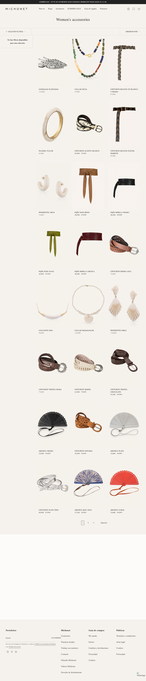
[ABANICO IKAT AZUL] (88, 484)
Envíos (91, 642)
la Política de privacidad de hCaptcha (45, 644)
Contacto (64, 654)
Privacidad (93, 654)
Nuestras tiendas (67, 642)
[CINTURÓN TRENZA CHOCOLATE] (124, 363)
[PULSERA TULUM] (52, 125)
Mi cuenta (93, 636)
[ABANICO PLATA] (124, 425)
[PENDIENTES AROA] (52, 186)
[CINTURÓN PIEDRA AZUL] (124, 245)
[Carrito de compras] (139, 9)
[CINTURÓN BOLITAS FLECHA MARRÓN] (124, 125)
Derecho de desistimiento (71, 672)
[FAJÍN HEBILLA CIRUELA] (88, 245)
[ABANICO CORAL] (124, 484)
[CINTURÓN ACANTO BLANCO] (88, 125)
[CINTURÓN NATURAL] (88, 425)
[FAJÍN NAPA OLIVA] (52, 245)
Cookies (92, 660)
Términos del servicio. (15, 647)
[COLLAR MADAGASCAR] (88, 304)
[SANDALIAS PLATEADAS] (52, 63)
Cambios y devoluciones (98, 648)
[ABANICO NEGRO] (52, 425)
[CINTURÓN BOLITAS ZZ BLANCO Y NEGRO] (124, 63)
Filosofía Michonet (68, 660)
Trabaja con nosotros (69, 648)
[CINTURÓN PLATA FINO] (52, 484)
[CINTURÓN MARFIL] (88, 363)
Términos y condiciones (126, 636)
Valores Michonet (68, 666)
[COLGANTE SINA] (52, 304)
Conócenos (65, 636)
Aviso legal (120, 642)
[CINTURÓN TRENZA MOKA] (52, 363)
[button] (50, 9)
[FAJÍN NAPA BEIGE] (88, 186)
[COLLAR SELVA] (88, 63)
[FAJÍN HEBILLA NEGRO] (124, 186)
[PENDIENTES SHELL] (124, 304)
